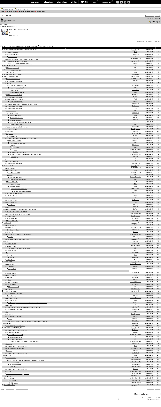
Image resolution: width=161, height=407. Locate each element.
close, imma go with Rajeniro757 (15, 326)
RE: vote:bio (11, 378)
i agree (10, 319)
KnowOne (34, 46)
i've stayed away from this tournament (17, 127)
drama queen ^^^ (16, 125)
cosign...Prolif (12, 269)
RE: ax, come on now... (16, 118)
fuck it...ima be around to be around (20, 122)
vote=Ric (8, 323)
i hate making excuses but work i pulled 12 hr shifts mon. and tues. (27, 303)
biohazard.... (9, 355)
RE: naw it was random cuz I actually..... (20, 64)
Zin (2, 19)
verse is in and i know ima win (12, 74)
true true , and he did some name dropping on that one (24, 307)
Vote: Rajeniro (12, 296)
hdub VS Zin (7, 223)
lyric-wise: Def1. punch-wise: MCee (16, 212)
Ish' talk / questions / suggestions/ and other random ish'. (20, 49)
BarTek (135, 117)
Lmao (15, 150)
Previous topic (149, 16)
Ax (6, 159)
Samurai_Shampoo (135, 133)
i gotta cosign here (13, 230)
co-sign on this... (13, 300)
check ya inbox (12, 57)
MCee (135, 184)
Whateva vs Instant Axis (11, 76)
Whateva (135, 119)
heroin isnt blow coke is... (17, 143)
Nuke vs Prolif (10, 264)
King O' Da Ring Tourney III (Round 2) (13, 46)
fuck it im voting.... (11, 111)
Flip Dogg (135, 80)
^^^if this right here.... (19, 92)
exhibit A (10, 175)
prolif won (9, 289)
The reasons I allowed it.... (19, 189)
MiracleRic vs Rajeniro (10, 291)
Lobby (2, 11)
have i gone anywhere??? (17, 88)
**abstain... (9, 83)
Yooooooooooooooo (16, 177)
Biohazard (135, 94)
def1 (135, 255)
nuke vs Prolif (8, 261)
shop (94, 2)
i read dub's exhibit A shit (15, 335)
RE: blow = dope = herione (18, 152)
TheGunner (135, 106)
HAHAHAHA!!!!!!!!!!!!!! (12, 52)
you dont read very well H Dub (17, 86)
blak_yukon (135, 325)
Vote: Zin (10, 237)
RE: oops (16, 147)
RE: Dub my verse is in (12, 68)
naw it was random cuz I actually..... (18, 61)
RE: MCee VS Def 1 (12, 170)
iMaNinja (135, 241)
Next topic (157, 16)
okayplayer (35, 2)
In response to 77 (12, 26)
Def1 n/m (8, 207)
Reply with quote (156, 41)
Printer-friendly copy (8, 9)
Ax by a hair (9, 134)
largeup (74, 2)
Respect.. (11, 131)
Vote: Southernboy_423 (15, 332)
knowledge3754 (135, 163)
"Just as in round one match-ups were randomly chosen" (22, 59)
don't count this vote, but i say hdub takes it (18, 234)
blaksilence (135, 126)
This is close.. (10, 232)
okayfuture (62, 2)
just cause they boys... (16, 102)
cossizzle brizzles (13, 54)
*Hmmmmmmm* (11, 216)
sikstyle (135, 63)
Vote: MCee (11, 205)
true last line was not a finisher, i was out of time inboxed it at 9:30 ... (28, 321)
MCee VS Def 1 (8, 165)
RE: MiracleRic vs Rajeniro (14, 293)
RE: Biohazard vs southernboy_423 (16, 330)
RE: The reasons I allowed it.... (22, 191)
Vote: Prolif (11, 266)
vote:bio (8, 376)
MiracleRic (135, 54)
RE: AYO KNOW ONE (16, 115)
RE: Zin (10, 255)
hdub (135, 67)
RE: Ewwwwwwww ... (14, 362)
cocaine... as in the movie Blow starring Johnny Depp (25, 154)
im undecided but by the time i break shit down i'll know (22, 104)
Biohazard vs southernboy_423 (13, 327)
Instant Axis (135, 74)
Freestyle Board (11, 11)
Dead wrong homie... (16, 120)
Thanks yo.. (14, 157)
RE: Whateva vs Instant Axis (14, 81)
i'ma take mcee (10, 198)
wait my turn (15, 90)
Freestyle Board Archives (27, 11)
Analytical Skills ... (13, 129)
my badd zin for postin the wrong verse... (18, 239)
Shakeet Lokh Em (135, 59)
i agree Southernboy (16, 337)
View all (27, 46)
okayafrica (48, 2)
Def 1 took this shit (11, 218)
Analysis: (8, 280)
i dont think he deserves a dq (14, 193)
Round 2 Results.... (9, 385)
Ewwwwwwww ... (11, 358)
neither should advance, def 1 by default (18, 214)
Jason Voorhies (135, 161)
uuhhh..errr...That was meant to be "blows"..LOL (22, 138)
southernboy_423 (135, 149)
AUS (135, 52)
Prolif (135, 108)
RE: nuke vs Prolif (11, 273)
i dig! (9, 371)
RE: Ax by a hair (13, 136)
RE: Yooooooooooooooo (18, 179)
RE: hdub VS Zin (11, 225)
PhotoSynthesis (135, 129)
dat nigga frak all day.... (12, 161)
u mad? (11, 72)
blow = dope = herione (14, 141)
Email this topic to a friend (22, 9)
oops (13, 145)
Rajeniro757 (135, 302)
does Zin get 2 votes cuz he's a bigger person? (25, 342)
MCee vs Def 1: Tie (11, 196)
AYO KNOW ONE (13, 113)
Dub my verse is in (9, 65)
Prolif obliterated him (12, 282)
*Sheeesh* (9, 278)
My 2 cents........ (10, 260)
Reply (149, 41)
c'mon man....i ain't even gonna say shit (19, 248)
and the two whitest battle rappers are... (17, 374)
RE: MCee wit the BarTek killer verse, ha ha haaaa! (21, 209)
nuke (135, 250)
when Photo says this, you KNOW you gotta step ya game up (26, 360)
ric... (7, 312)
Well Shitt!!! (9, 314)
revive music (84, 2)
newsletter (106, 2)
